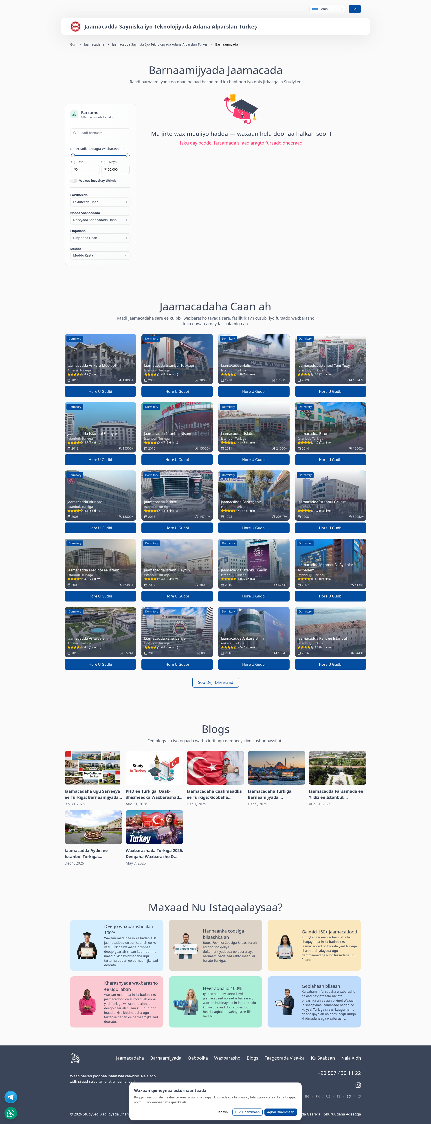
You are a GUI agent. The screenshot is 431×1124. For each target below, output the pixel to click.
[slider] (73, 155)
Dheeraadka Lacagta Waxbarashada (97, 149)
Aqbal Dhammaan (280, 1112)
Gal (354, 9)
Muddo (75, 249)
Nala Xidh (351, 1058)
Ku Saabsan (323, 1058)
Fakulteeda (79, 195)
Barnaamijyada (165, 1058)
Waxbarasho (227, 1058)
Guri (73, 44)
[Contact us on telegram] (10, 1097)
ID (359, 1096)
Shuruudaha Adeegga (342, 1114)
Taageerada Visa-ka (285, 1058)
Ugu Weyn (109, 162)
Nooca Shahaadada (85, 213)
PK (318, 1096)
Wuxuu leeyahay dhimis (97, 180)
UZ (328, 1096)
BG (307, 1096)
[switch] (73, 181)
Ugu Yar (77, 162)
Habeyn (222, 1112)
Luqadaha (78, 231)
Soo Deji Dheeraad (215, 682)
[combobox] (327, 9)
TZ (338, 1096)
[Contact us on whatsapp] (10, 1113)
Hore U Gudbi (100, 391)
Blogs (252, 1058)
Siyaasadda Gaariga (303, 1114)
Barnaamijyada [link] (226, 44)
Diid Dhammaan (247, 1112)
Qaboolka (198, 1058)
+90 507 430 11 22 (339, 1073)
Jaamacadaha (94, 44)
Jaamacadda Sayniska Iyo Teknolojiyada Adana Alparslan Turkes (160, 44)
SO (349, 1096)
